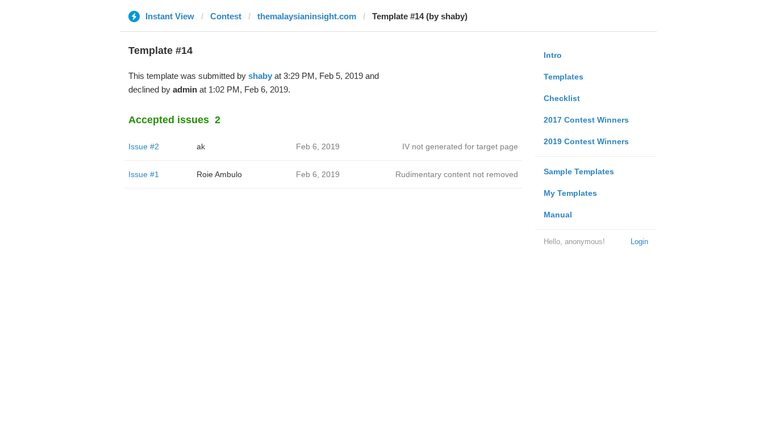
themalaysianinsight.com (306, 16)
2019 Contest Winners (586, 141)
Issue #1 (143, 174)
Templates (563, 76)
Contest (225, 16)
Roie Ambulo (219, 174)
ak (201, 146)
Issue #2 (143, 146)
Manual (558, 214)
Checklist (562, 98)
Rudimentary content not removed (456, 174)
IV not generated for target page (460, 146)
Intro (553, 55)
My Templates (570, 193)
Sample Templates (579, 171)
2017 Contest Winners (586, 119)
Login (639, 241)
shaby (260, 76)
